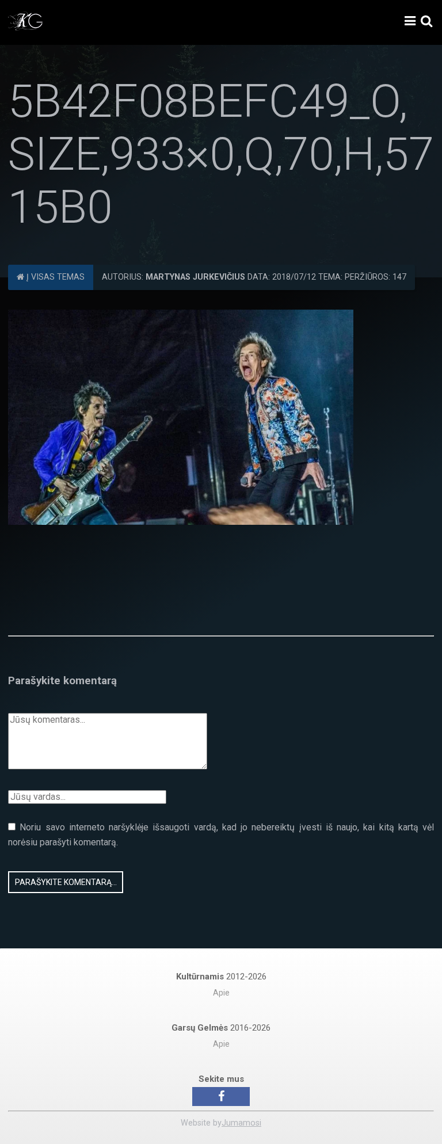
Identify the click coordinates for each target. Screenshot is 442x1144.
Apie (221, 993)
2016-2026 (221, 1028)
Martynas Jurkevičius (195, 277)
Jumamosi (241, 1123)
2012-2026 (221, 976)
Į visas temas (54, 277)
